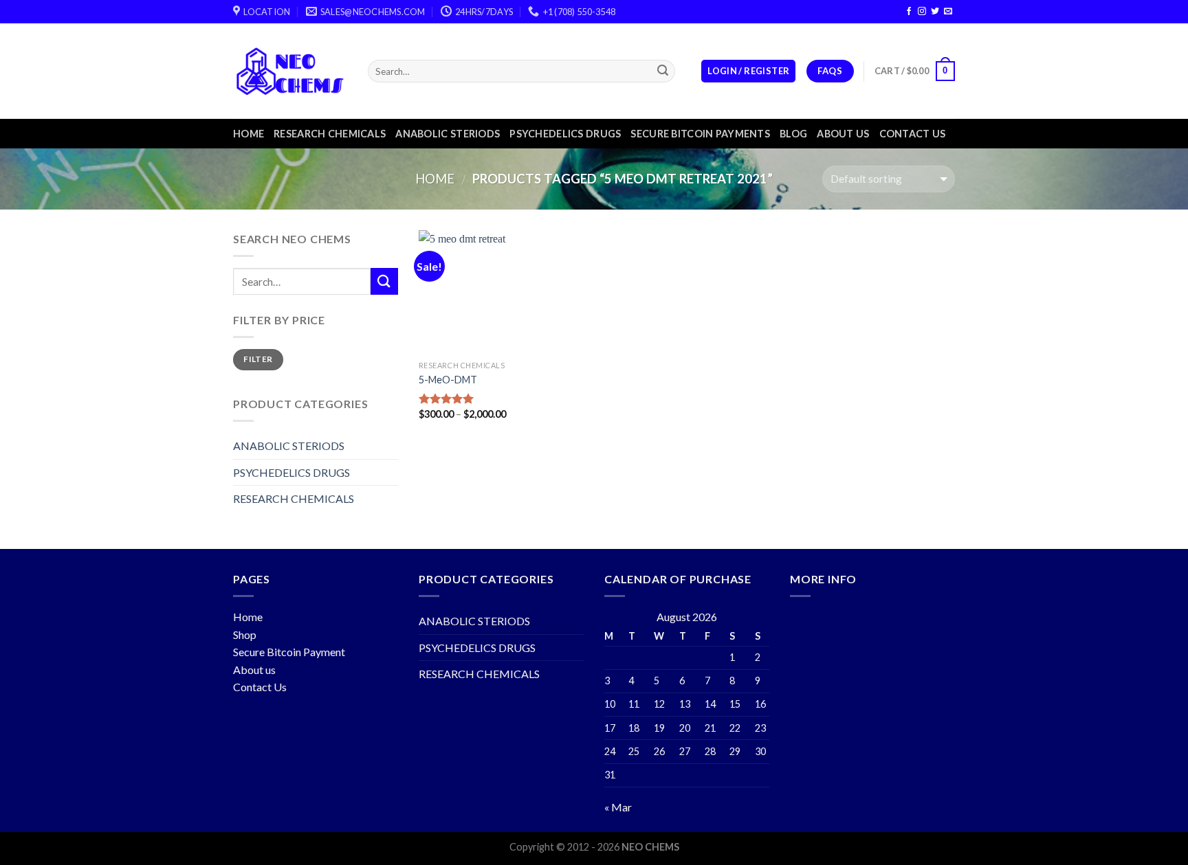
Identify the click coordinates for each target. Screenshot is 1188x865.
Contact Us (260, 686)
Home (248, 133)
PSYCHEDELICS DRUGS (565, 133)
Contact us (912, 133)
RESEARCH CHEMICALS (330, 133)
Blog (793, 133)
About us (843, 133)
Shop (244, 634)
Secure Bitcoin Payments (700, 133)
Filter (257, 359)
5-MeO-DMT (448, 379)
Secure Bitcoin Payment (289, 651)
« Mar (618, 806)
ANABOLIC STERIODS (447, 133)
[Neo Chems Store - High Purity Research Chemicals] (290, 71)
